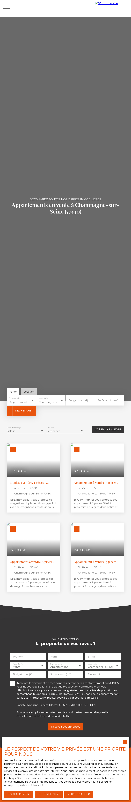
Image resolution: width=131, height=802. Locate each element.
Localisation (44, 398)
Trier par (50, 428)
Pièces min (94, 674)
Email (91, 656)
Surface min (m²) (108, 400)
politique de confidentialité (53, 716)
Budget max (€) (78, 400)
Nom (53, 656)
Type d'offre (18, 664)
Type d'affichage (14, 428)
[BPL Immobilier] (112, 8)
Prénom (18, 656)
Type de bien (15, 398)
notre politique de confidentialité (23, 785)
